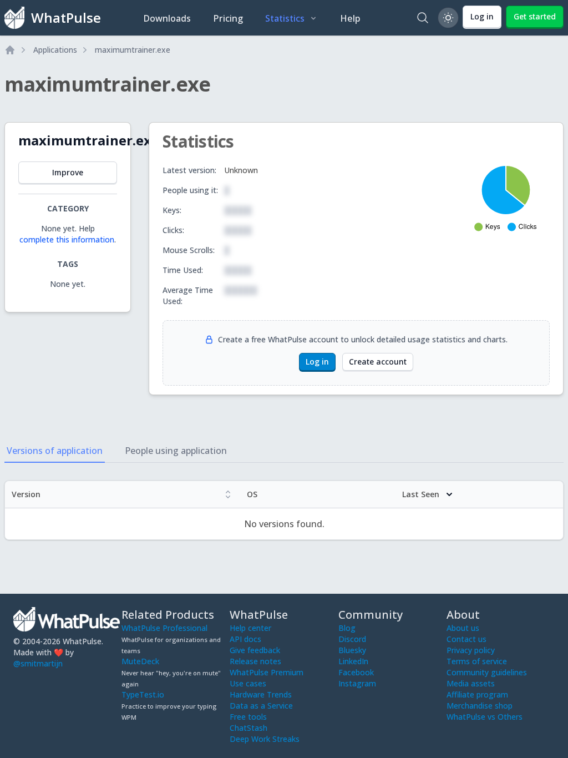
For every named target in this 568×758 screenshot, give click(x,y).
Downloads (167, 18)
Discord (352, 639)
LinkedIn (353, 661)
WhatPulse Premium (266, 672)
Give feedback (255, 650)
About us (463, 628)
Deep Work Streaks (265, 739)
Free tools (248, 716)
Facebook (356, 672)
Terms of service (477, 661)
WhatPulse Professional (164, 628)
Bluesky (352, 650)
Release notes (255, 661)
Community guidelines (487, 672)
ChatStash (248, 727)
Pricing (228, 18)
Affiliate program (477, 694)
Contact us (466, 639)
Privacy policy (471, 650)
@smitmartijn (38, 663)
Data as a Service (261, 705)
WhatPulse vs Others (485, 716)
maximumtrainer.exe (132, 49)
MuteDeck (140, 661)
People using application (176, 450)
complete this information (66, 239)
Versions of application (55, 450)
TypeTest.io (142, 694)
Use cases (248, 683)
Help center (250, 628)
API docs (245, 639)
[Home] (10, 49)
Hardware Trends (261, 694)
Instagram (357, 683)
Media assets (471, 683)
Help (350, 18)
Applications (55, 49)
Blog (347, 628)
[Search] (422, 17)
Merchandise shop (480, 705)
